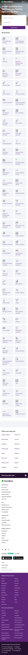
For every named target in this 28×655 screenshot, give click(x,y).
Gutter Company (5, 633)
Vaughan (16, 592)
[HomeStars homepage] (8, 2)
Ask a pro (4, 499)
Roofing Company (18, 627)
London (16, 458)
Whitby (3, 601)
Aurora (16, 601)
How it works (5, 489)
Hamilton (17, 453)
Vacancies (4, 522)
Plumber (3, 610)
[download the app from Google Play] (18, 558)
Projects (4, 535)
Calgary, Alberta (6, 434)
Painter (3, 622)
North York (17, 434)
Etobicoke (17, 448)
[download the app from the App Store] (7, 558)
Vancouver (4, 458)
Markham (16, 590)
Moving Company (18, 617)
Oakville (3, 597)
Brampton (4, 444)
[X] (8, 549)
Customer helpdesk (6, 496)
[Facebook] (3, 549)
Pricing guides (5, 540)
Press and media (6, 520)
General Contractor (19, 620)
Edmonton (17, 444)
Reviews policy (5, 509)
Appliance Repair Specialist (7, 629)
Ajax (15, 597)
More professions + (19, 637)
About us (4, 517)
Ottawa (16, 462)
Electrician (17, 610)
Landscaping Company (19, 624)
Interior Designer (5, 620)
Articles (3, 542)
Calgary (16, 578)
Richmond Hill (5, 462)
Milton (16, 599)
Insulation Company (19, 635)
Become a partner (6, 524)
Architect (16, 613)
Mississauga (5, 439)
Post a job (4, 487)
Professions (4, 530)
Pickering (4, 599)
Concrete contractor (19, 633)
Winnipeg (4, 467)
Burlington (17, 594)
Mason (3, 617)
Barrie (16, 467)
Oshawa (3, 590)
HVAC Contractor (18, 622)
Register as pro (5, 504)
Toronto (17, 439)
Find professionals (6, 492)
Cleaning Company (6, 624)
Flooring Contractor (6, 635)
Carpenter (4, 613)
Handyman (17, 615)
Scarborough (5, 448)
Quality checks (5, 494)
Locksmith (4, 615)
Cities (3, 537)
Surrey (3, 453)
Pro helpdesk (5, 511)
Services (4, 533)
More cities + (4, 604)
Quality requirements (7, 507)
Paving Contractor (5, 627)
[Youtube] (5, 549)
